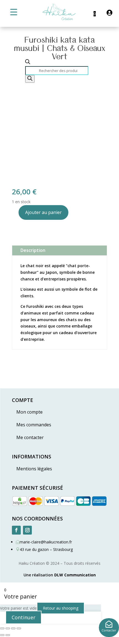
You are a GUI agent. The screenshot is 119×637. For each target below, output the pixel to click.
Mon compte (29, 412)
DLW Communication (75, 574)
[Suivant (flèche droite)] (8, 635)
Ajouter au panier (43, 212)
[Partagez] (13, 628)
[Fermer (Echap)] (19, 628)
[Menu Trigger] (13, 11)
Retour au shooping (60, 608)
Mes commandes (33, 425)
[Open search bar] (27, 62)
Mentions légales (34, 469)
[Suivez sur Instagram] (27, 530)
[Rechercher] (30, 79)
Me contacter (30, 437)
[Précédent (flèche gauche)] (2, 635)
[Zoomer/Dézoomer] (2, 628)
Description (32, 250)
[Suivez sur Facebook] (16, 530)
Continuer (23, 617)
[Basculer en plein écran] (8, 628)
